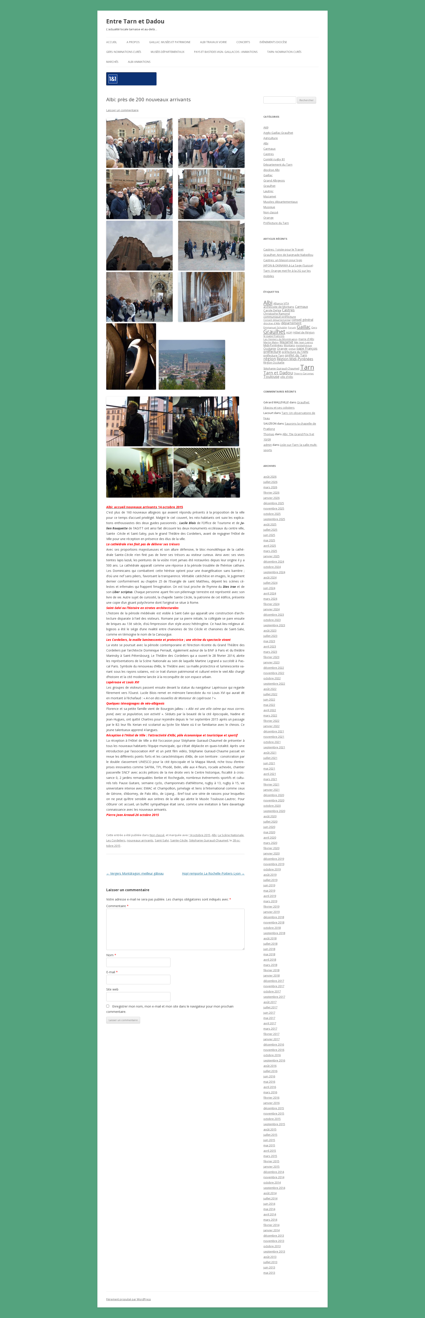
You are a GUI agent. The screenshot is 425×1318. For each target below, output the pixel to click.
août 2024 (269, 577)
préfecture (272, 351)
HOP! (289, 332)
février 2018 (271, 970)
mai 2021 (269, 768)
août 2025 (269, 524)
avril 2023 (269, 646)
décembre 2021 (273, 731)
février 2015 (271, 1161)
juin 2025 (269, 535)
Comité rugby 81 (274, 159)
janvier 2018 (271, 975)
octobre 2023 (272, 620)
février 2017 (271, 1034)
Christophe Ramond (276, 314)
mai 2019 (269, 891)
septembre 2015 (274, 1124)
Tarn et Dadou (278, 373)
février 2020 (271, 848)
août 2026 (269, 477)
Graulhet (269, 186)
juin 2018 (269, 949)
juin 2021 (269, 763)
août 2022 (269, 689)
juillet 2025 (270, 530)
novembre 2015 (273, 1113)
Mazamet (269, 196)
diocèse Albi (271, 170)
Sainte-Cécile (179, 840)
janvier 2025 (271, 556)
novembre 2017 (273, 986)
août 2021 (269, 753)
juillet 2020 (270, 822)
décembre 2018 (273, 917)
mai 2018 (269, 954)
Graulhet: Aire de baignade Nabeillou (288, 255)
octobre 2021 (272, 742)
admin (267, 445)
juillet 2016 (270, 1071)
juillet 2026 (270, 482)
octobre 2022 (272, 678)
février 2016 (271, 1098)
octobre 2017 (272, 991)
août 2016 (269, 1066)
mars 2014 (270, 1220)
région (269, 358)
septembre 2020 (274, 811)
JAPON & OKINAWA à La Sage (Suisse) (288, 265)
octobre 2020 (272, 806)
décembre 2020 (273, 795)
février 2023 (271, 657)
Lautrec (268, 191)
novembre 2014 (273, 1177)
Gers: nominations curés (123, 52)
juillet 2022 (270, 694)
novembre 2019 (273, 864)
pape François (307, 348)
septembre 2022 (274, 684)
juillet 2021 (270, 758)
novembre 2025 (273, 508)
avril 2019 (269, 896)
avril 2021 (269, 774)
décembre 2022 (273, 668)
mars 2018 (270, 965)
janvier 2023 (271, 662)
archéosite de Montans (278, 307)
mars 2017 (270, 1029)
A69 (265, 127)
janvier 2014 (271, 1230)
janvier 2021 (271, 790)
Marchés (112, 62)
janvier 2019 (271, 912)
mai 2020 (269, 832)
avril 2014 (269, 1214)
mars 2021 (270, 779)
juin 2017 (269, 1013)
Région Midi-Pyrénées (295, 358)
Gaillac (267, 175)
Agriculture (270, 138)
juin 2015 (269, 1140)
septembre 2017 (274, 997)
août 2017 (269, 1002)
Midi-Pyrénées (273, 345)
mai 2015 (269, 1145)
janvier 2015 (271, 1167)
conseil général (302, 320)
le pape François (273, 336)
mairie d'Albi (306, 339)
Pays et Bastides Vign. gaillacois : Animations (225, 52)
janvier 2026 (271, 498)
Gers (314, 327)
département (291, 323)
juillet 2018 (270, 944)
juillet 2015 (270, 1135)
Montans (289, 345)
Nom (111, 955)
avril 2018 (269, 960)
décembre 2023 (273, 615)
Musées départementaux (167, 52)
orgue (292, 348)
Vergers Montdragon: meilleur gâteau (135, 873)
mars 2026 (270, 487)
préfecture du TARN (295, 352)
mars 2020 (270, 843)
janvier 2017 (271, 1039)
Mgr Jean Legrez (303, 342)
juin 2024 (269, 588)
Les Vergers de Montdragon (280, 339)
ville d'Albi (286, 377)
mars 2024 (270, 599)
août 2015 (269, 1129)
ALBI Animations (139, 62)
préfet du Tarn (296, 355)
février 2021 (271, 784)
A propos (133, 42)
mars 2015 (270, 1156)
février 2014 (271, 1225)
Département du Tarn (277, 165)
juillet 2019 (270, 880)
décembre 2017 (273, 981)
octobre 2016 (272, 1055)
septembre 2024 (274, 572)
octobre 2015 (272, 1119)
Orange (268, 218)
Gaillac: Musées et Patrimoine (169, 42)
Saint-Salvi (162, 840)
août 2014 (269, 1193)
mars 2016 (270, 1092)
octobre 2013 (272, 1246)
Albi (214, 835)
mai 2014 (269, 1209)
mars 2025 (270, 551)
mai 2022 (269, 705)
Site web (112, 989)
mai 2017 (269, 1018)
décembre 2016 (273, 1044)
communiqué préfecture (279, 317)
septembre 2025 (274, 519)
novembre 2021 (273, 737)
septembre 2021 (274, 747)
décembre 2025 (273, 503)
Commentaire (117, 906)
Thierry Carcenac (304, 373)
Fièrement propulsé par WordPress (128, 1299)
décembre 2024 (273, 561)
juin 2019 (269, 885)
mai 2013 (269, 1273)
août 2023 (269, 630)
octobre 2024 (272, 567)
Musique (269, 207)
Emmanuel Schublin (275, 327)
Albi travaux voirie (213, 42)
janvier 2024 (271, 609)
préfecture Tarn (273, 355)
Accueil (111, 42)
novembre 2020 (273, 800)
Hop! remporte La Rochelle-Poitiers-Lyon (213, 873)
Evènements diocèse (273, 42)
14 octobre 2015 (199, 835)
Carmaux (269, 149)
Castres (268, 154)
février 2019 (271, 906)
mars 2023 (270, 652)
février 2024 (271, 604)
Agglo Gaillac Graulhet (278, 133)
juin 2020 (269, 827)
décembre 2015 (273, 1108)
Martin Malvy (271, 342)
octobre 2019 (272, 869)
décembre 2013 (273, 1236)
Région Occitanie (273, 362)
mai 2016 (269, 1082)
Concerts (243, 42)
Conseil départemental (277, 320)
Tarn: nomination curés (284, 52)
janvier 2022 (271, 726)
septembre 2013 (274, 1251)
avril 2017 (269, 1023)
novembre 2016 (273, 1050)
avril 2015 (269, 1151)
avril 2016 (269, 1087)
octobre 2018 (272, 928)
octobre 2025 (272, 514)
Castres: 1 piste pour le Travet (283, 249)
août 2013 (269, 1257)
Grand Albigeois (274, 180)
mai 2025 (269, 540)
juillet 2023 (270, 636)
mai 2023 (269, 641)
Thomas (268, 434)
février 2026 (271, 492)
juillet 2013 (270, 1262)
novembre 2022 (273, 673)
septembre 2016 (274, 1060)
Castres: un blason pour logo (282, 260)
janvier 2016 (271, 1103)
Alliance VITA (281, 303)
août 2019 (269, 875)
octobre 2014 (272, 1182)
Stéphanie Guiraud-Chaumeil (208, 840)
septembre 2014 (274, 1188)
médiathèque (304, 345)
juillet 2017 (270, 1007)
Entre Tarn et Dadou (135, 21)
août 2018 (269, 938)
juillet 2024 (270, 583)
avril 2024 (269, 593)
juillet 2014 (270, 1198)
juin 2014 (269, 1204)
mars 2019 (270, 901)
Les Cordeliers (116, 840)
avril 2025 (269, 546)
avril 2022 (269, 710)
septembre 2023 (274, 625)
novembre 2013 (273, 1241)
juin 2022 (269, 699)
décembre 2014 (273, 1172)
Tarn (307, 367)
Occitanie (269, 349)
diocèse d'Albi (271, 323)
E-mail (112, 972)
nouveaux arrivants (140, 840)
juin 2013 (269, 1267)
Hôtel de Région (304, 332)
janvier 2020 (271, 853)
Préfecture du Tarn (276, 223)
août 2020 (269, 816)
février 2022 (271, 721)
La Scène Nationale (231, 835)
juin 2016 (269, 1076)
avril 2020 (269, 837)
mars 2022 (270, 715)
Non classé (157, 835)
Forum (292, 327)
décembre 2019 (273, 859)
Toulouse (271, 376)
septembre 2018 (274, 933)
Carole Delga (272, 310)
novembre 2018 (273, 922)
